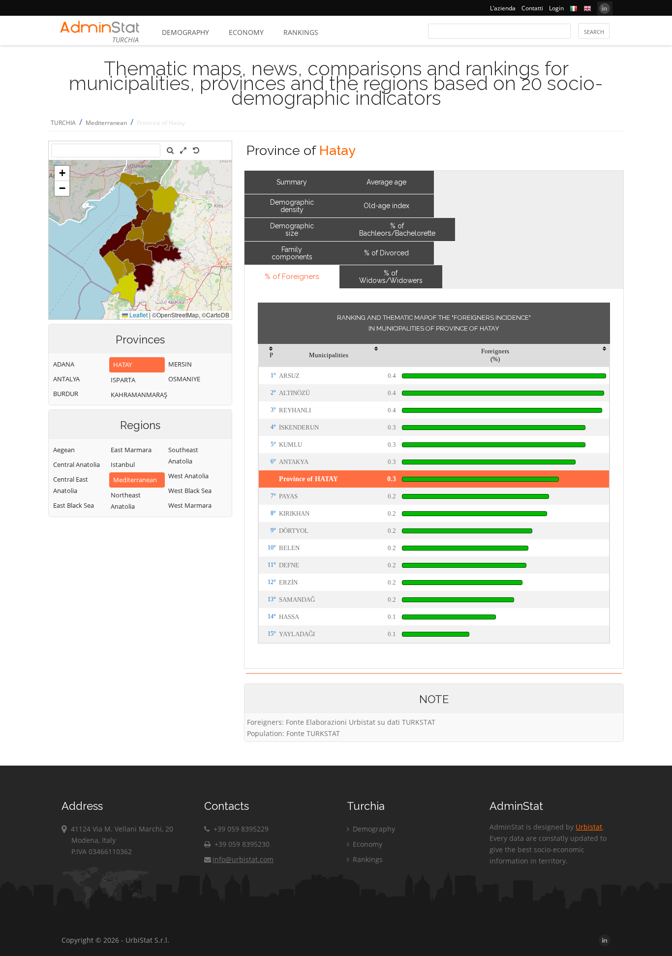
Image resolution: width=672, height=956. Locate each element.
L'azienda (503, 8)
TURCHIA (63, 123)
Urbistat (589, 827)
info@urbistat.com (243, 859)
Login (556, 8)
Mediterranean (106, 123)
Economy (246, 32)
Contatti (532, 8)
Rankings (300, 32)
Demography (185, 32)
